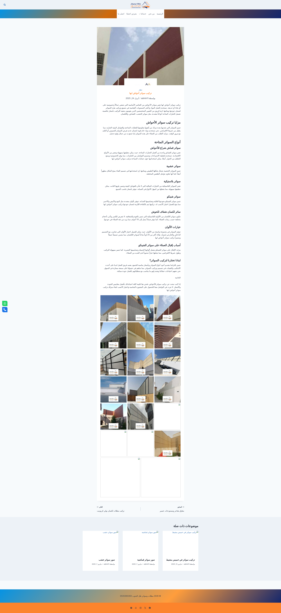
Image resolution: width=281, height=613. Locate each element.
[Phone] (4, 309)
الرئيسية (160, 14)
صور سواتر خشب (107, 559)
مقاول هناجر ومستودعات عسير (172, 509)
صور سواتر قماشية (146, 559)
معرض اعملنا (131, 14)
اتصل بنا (121, 14)
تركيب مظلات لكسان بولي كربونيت (110, 509)
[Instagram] (140, 608)
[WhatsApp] (4, 303)
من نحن (151, 14)
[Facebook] (150, 608)
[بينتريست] (131, 608)
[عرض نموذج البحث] (5, 5)
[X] (145, 608)
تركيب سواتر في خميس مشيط (180, 559)
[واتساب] (136, 608)
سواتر (140, 90)
